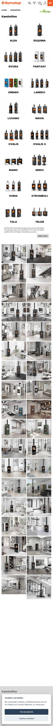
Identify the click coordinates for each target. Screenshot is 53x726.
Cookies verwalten (26, 718)
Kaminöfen (15, 10)
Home (4, 10)
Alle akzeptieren (26, 712)
